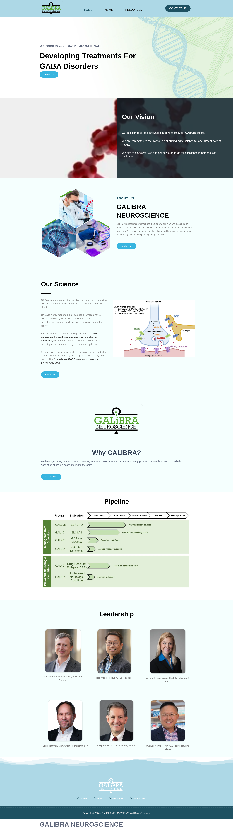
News (109, 9)
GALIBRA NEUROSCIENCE (81, 824)
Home (88, 9)
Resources (133, 9)
